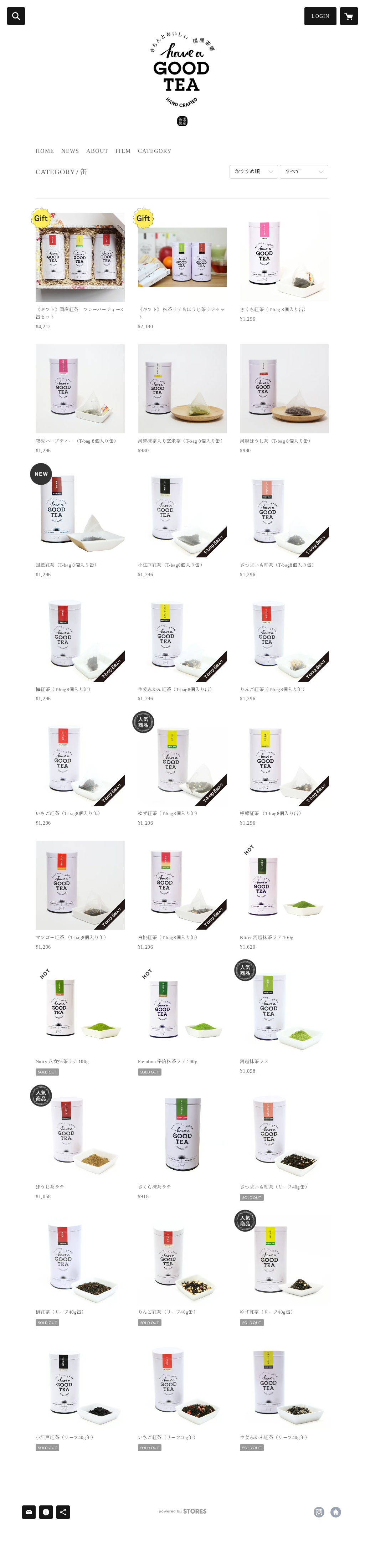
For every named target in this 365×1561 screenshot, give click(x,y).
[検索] (16, 16)
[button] (320, 16)
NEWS (70, 151)
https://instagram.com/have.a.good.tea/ (319, 1512)
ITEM (123, 151)
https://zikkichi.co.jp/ (335, 1512)
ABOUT (97, 151)
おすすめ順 (247, 171)
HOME (45, 151)
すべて (292, 171)
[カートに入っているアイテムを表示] (349, 16)
